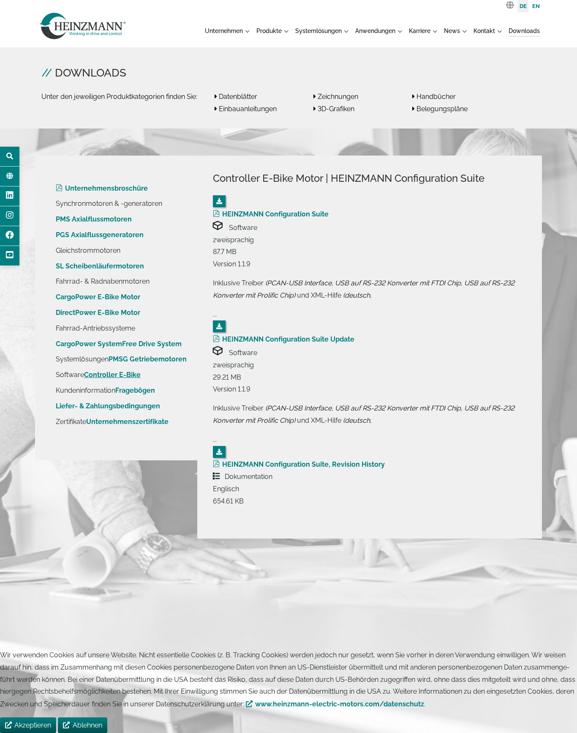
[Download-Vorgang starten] (219, 201)
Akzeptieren (32, 725)
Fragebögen (135, 390)
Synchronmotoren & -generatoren (109, 204)
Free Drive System (152, 344)
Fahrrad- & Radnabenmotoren (103, 281)
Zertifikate (71, 422)
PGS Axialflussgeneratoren (100, 235)
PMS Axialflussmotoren (94, 219)
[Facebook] (9, 236)
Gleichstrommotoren (88, 250)
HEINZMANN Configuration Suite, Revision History (303, 464)
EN (536, 6)
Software (70, 375)
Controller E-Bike (112, 375)
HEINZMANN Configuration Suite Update (288, 339)
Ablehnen (87, 725)
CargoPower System (89, 344)
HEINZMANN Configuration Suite (275, 214)
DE (523, 6)
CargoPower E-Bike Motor (98, 297)
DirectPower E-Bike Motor (98, 313)
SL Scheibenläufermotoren (100, 266)
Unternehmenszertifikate (127, 422)
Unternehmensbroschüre (106, 188)
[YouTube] (9, 255)
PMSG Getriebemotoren (148, 359)
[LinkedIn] (9, 196)
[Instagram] (9, 216)
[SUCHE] (9, 156)
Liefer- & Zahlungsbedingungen (108, 406)
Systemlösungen (82, 359)
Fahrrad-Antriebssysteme (95, 328)
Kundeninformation (85, 390)
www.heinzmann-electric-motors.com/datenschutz (339, 704)
